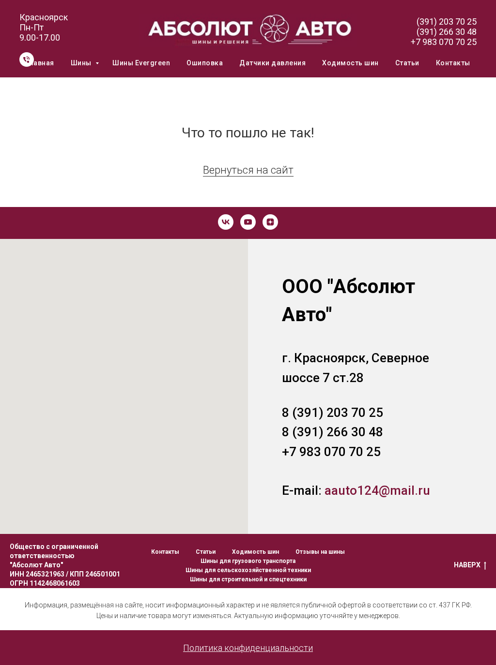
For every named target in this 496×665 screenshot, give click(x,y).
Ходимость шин (350, 63)
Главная (40, 63)
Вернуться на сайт (248, 170)
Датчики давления (272, 63)
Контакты (453, 63)
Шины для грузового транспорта (248, 561)
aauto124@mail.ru (377, 490)
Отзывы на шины (320, 551)
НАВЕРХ (467, 565)
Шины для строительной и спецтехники (248, 579)
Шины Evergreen (141, 63)
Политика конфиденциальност (245, 648)
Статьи (407, 63)
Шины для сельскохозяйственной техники (248, 570)
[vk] (225, 222)
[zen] (270, 222)
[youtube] (248, 222)
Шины (82, 63)
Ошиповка (204, 63)
